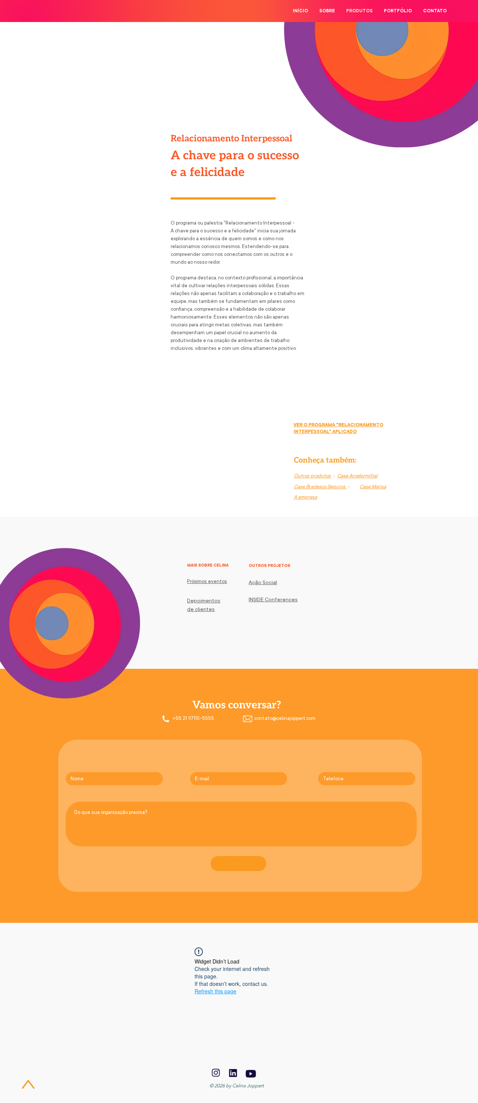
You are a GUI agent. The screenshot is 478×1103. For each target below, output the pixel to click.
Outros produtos (313, 476)
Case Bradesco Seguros (320, 486)
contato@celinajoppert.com (285, 718)
